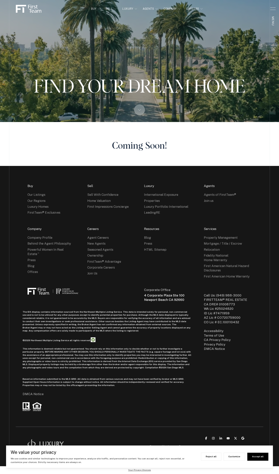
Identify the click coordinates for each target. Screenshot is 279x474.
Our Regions (37, 201)
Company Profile (40, 237)
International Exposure (161, 195)
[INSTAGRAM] (213, 438)
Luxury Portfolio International (166, 206)
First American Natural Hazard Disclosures (226, 268)
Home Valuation (99, 201)
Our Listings (36, 195)
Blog (31, 266)
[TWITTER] (235, 438)
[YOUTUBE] (228, 438)
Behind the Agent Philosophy (49, 243)
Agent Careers (98, 237)
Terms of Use (214, 335)
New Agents (96, 243)
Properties (152, 201)
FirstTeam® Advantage (104, 261)
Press (32, 260)
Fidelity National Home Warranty (216, 258)
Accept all (258, 456)
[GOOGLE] (243, 438)
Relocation (212, 249)
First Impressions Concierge (108, 206)
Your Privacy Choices (139, 470)
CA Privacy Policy (217, 340)
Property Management (221, 237)
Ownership (95, 255)
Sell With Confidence (102, 195)
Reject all (211, 456)
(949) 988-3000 (228, 295)
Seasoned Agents (100, 249)
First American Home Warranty (227, 276)
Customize (234, 456)
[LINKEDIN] (220, 438)
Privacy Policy (214, 344)
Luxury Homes (38, 206)
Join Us (92, 273)
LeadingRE (152, 212)
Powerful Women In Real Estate (46, 252)
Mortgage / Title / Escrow (223, 243)
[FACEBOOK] (206, 438)
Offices (33, 272)
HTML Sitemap (155, 249)
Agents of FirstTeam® (220, 195)
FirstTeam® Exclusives (44, 212)
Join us (209, 201)
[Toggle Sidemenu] (273, 9)
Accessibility (213, 331)
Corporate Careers (101, 267)
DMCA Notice (33, 394)
